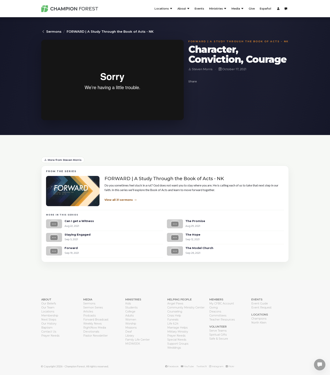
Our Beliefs (48, 303)
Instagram (217, 366)
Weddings (174, 347)
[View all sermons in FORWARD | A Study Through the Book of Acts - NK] (72, 191)
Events (199, 8)
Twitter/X (201, 366)
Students (131, 307)
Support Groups (177, 343)
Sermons (53, 31)
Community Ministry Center (186, 307)
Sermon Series (93, 307)
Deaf (128, 331)
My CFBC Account (221, 303)
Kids (128, 303)
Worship (130, 323)
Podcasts (89, 315)
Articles (88, 311)
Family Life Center (137, 339)
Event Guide (259, 303)
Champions (258, 318)
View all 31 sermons (118, 199)
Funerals (172, 319)
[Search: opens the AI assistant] (286, 8)
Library (129, 335)
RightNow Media (94, 327)
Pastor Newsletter (95, 335)
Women (130, 319)
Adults (129, 315)
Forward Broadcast (95, 319)
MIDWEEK (132, 343)
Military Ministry (177, 331)
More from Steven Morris (65, 159)
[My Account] (278, 8)
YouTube (189, 366)
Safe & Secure (218, 338)
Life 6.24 (172, 323)
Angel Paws (175, 303)
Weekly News (92, 323)
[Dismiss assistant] (324, 359)
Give (252, 8)
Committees (217, 315)
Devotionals (91, 331)
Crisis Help (174, 315)
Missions (131, 327)
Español (265, 8)
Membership (49, 315)
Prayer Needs (50, 335)
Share (192, 81)
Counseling (174, 311)
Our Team (47, 307)
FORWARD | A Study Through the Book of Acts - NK (110, 31)
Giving (213, 307)
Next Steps (48, 319)
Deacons (215, 311)
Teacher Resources (222, 319)
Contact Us (48, 331)
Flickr (231, 366)
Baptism (47, 327)
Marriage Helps (177, 327)
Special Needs (176, 339)
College (130, 311)
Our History (49, 323)
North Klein (258, 322)
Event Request (261, 307)
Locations (47, 311)
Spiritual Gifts (218, 334)
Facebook (173, 366)
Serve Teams (217, 330)
